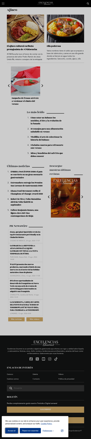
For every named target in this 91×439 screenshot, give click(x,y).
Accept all (12, 430)
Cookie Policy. (46, 423)
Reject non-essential (30, 430)
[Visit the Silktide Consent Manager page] (62, 430)
